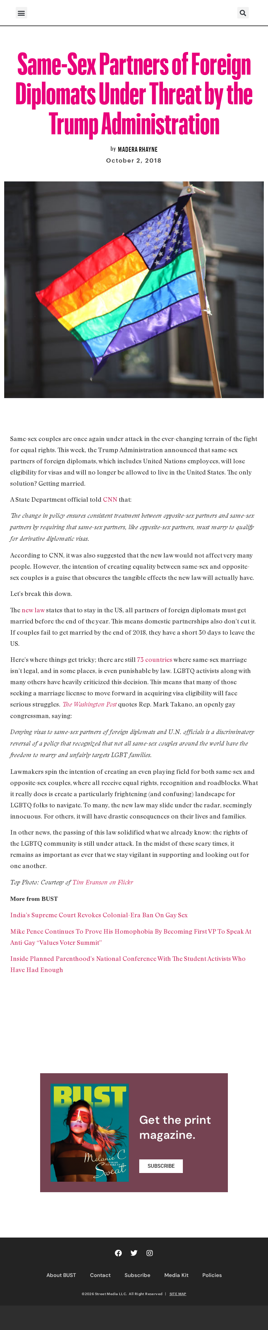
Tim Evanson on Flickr (102, 882)
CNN (110, 499)
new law (33, 610)
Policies (212, 1275)
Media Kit (176, 1275)
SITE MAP (178, 1294)
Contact (100, 1275)
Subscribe (137, 1275)
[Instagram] (150, 1253)
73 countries (154, 659)
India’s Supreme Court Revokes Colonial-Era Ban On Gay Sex (99, 915)
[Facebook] (118, 1253)
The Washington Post (89, 704)
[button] (21, 12)
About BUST (61, 1275)
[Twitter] (134, 1253)
